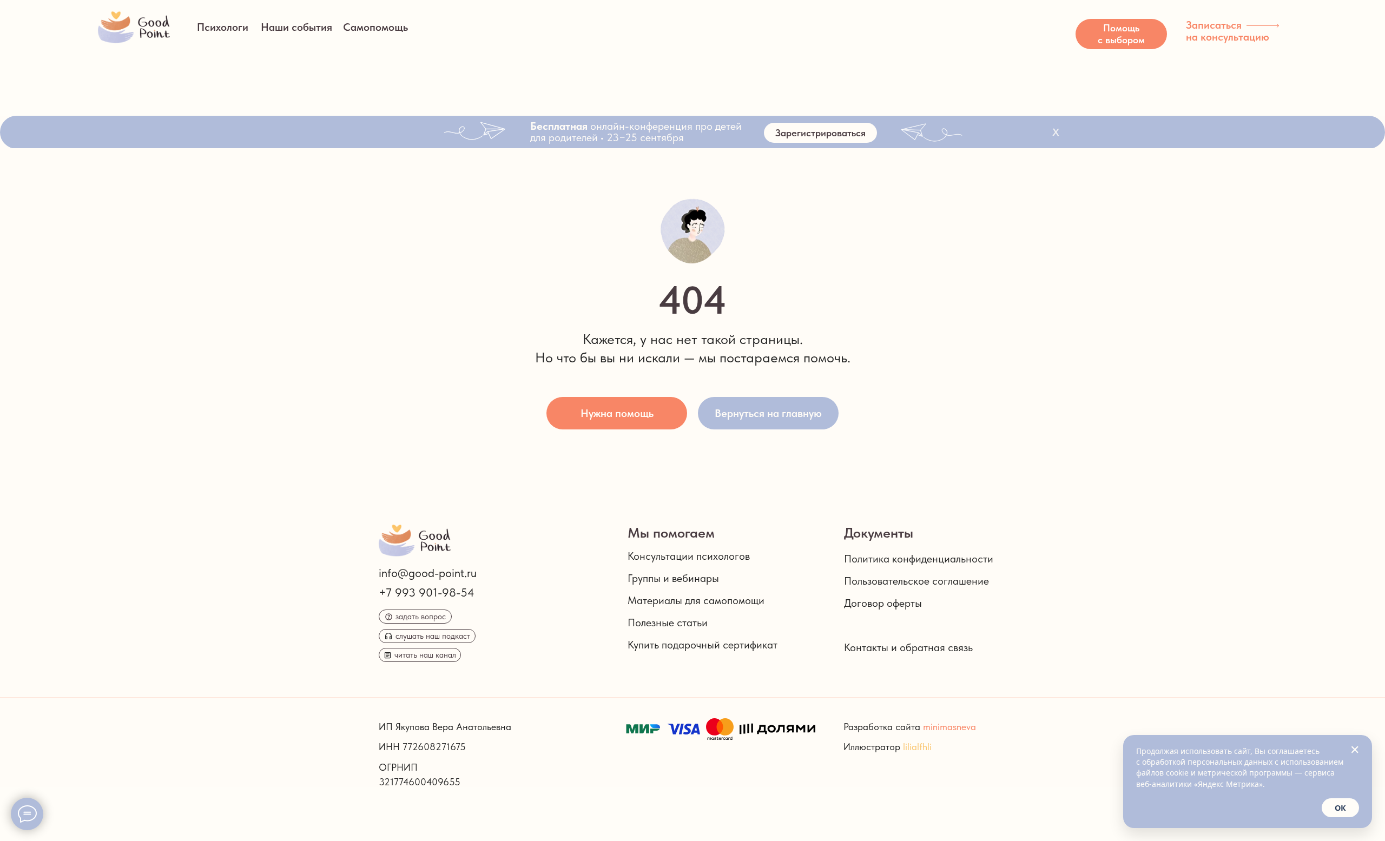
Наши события (296, 27)
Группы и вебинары (673, 578)
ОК (1340, 808)
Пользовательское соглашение (916, 580)
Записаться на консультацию (1227, 30)
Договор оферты (883, 603)
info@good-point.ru (428, 573)
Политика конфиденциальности (918, 558)
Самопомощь (375, 27)
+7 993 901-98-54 (426, 592)
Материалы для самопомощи (696, 600)
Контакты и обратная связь (908, 647)
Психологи (222, 27)
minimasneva (949, 726)
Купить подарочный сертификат (702, 644)
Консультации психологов (689, 555)
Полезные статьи (668, 622)
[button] (1121, 34)
